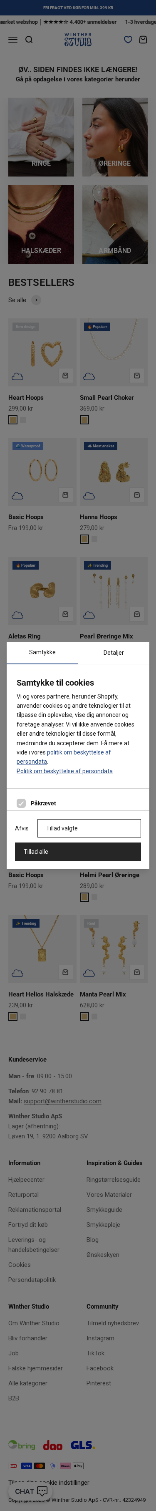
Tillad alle (36, 851)
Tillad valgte (62, 828)
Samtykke (42, 652)
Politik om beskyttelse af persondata (65, 771)
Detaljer (114, 652)
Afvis (22, 828)
